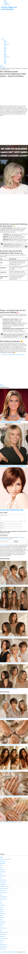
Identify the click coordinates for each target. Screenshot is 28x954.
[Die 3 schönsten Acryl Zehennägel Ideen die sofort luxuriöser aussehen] (14, 731)
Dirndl (1, 873)
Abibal (1, 857)
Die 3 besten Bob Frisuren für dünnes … (9, 688)
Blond (1, 865)
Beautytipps (2, 863)
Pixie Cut (2, 923)
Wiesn (1, 942)
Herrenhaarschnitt (4, 888)
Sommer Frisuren (4, 938)
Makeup (2, 909)
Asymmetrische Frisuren (5, 859)
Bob (5, 40)
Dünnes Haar (3, 876)
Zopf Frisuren (3, 948)
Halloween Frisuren (4, 886)
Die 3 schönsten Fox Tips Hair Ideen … (8, 770)
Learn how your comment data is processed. (12, 538)
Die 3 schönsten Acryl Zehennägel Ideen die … (10, 744)
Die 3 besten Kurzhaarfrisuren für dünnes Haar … (11, 662)
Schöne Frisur (3, 934)
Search (16, 541)
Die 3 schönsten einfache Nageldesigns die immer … (12, 796)
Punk (1, 930)
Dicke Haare (2, 871)
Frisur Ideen (3, 882)
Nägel (5, 51)
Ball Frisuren (3, 861)
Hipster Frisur (3, 890)
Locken (5, 48)
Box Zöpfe (2, 869)
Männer (5, 41)
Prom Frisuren (3, 928)
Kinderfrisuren (3, 896)
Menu (2, 38)
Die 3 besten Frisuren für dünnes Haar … (9, 585)
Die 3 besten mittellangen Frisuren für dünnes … (11, 637)
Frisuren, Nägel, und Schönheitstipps (9, 8)
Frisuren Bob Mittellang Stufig (11, 510)
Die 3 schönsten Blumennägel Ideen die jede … (10, 822)
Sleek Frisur (2, 936)
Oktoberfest (2, 921)
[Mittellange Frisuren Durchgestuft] (14, 444)
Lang (5, 47)
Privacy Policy (7, 4)
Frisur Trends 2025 (4, 545)
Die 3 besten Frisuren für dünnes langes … (9, 611)
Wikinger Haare (3, 944)
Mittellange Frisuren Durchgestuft (13, 466)
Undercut (2, 940)
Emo (1, 878)
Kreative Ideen (3, 898)
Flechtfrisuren (3, 880)
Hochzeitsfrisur (3, 892)
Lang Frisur (2, 905)
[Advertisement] (14, 24)
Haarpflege (2, 884)
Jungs (5, 43)
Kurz (5, 45)
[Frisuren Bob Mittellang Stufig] (14, 488)
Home (5, 0)
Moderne (2, 917)
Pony (5, 49)
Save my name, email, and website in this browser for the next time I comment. (13, 532)
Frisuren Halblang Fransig (10, 422)
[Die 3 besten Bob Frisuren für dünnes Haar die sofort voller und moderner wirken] (14, 676)
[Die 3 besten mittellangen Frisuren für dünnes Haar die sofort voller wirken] (14, 624)
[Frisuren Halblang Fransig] (14, 405)
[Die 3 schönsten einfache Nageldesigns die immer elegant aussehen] (14, 783)
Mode (1, 915)
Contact (5, 2)
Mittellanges (6, 44)
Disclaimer (6, 3)
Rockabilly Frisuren (4, 932)
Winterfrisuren (3, 946)
